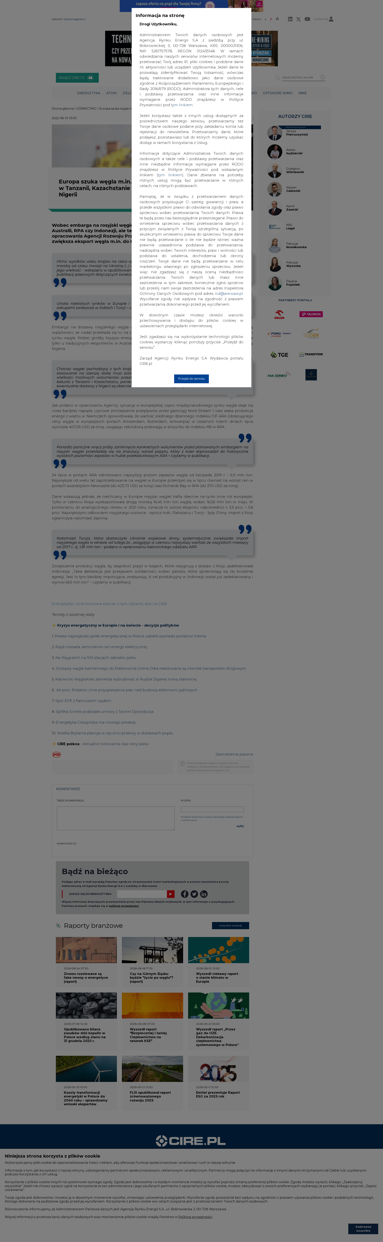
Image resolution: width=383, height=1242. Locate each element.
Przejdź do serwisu (191, 378)
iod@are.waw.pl (229, 293)
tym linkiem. (182, 105)
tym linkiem (170, 175)
